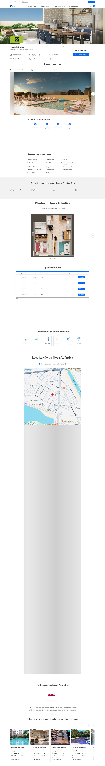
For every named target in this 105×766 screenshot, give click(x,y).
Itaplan (51, 702)
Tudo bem (92, 2)
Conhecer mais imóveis (81, 54)
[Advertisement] (52, 140)
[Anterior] (88, 725)
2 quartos (56, 211)
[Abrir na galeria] (93, 113)
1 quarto (48, 211)
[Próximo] (93, 94)
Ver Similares (81, 277)
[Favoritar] (64, 46)
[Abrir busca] (94, 6)
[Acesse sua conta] (91, 6)
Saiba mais (25, 2)
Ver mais (53, 714)
